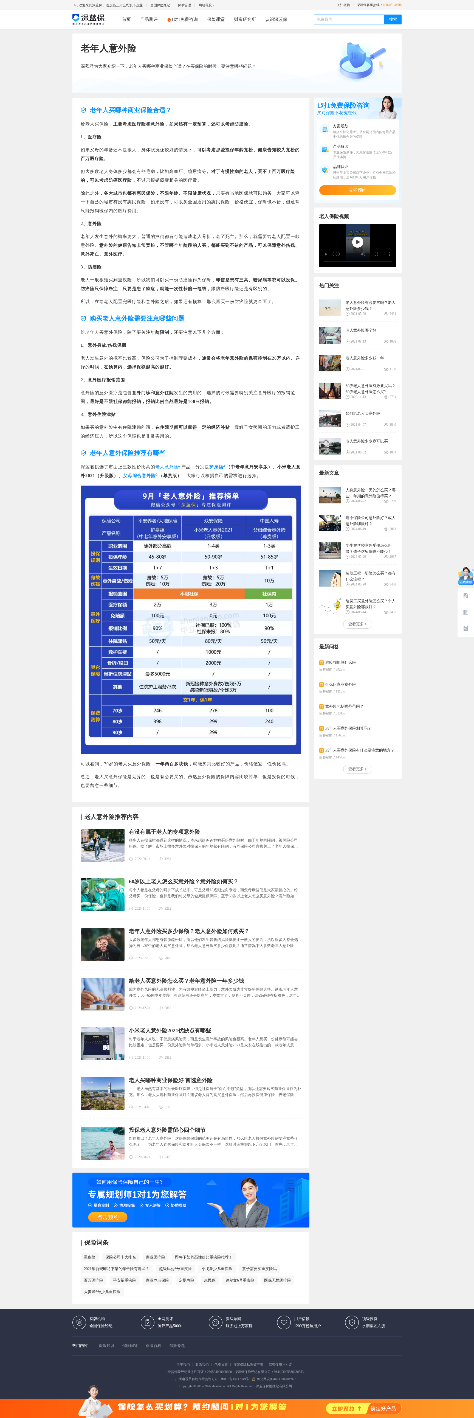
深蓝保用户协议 (280, 1365)
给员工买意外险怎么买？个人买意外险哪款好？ (371, 604)
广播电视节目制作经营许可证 (196, 1379)
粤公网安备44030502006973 (276, 1379)
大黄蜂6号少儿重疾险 (102, 1292)
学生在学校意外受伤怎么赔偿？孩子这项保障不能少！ (369, 548)
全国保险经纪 (160, 5)
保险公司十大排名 (120, 1257)
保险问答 (130, 1346)
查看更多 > (357, 624)
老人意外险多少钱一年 (365, 358)
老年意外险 (232, 358)
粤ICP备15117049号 (235, 1379)
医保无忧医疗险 (277, 1280)
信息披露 (221, 1365)
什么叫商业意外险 (340, 684)
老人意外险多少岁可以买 (367, 441)
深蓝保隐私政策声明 (248, 1365)
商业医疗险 (155, 1257)
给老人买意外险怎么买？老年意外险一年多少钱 (186, 981)
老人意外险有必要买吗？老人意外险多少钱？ (371, 306)
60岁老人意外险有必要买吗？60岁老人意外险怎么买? (371, 389)
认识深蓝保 (276, 19)
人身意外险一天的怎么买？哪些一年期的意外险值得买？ (371, 493)
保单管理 (184, 5)
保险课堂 (216, 19)
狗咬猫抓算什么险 (340, 662)
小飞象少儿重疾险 (217, 1269)
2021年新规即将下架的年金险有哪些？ (116, 1269)
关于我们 (183, 1365)
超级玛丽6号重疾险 (175, 1269)
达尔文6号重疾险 (239, 1280)
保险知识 (106, 1346)
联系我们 (202, 1365)
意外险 (158, 124)
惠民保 (210, 1280)
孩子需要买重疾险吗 (259, 1269)
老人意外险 (167, 466)
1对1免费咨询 (184, 19)
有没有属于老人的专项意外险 (164, 832)
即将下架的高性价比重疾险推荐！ (204, 1257)
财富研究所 (245, 19)
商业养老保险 (157, 1280)
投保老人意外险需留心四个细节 (167, 1130)
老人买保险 (97, 124)
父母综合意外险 (139, 475)
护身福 (216, 466)
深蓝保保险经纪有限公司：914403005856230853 (269, 1372)
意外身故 (97, 345)
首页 (126, 19)
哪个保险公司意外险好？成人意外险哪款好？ (371, 521)
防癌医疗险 (120, 180)
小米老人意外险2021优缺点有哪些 (170, 1030)
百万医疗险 (93, 1280)
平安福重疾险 (124, 1280)
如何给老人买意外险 (363, 413)
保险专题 (177, 1346)
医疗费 (190, 180)
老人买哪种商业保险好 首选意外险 (171, 1080)
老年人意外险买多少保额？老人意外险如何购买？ (189, 931)
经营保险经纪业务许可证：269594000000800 (200, 1372)
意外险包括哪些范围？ (344, 706)
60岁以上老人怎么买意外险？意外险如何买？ (184, 881)
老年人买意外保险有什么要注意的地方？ (359, 750)
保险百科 (153, 1346)
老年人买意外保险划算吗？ (348, 728)
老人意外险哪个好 (361, 330)
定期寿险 (186, 1280)
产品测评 (149, 19)
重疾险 (89, 1257)
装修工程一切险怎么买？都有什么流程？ (371, 576)
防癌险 (242, 124)
